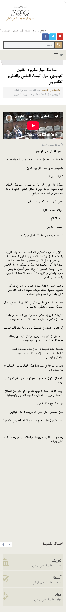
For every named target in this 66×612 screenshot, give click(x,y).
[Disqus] (33, 491)
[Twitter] (53, 36)
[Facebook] (45, 36)
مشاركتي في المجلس (51, 90)
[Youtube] (60, 36)
